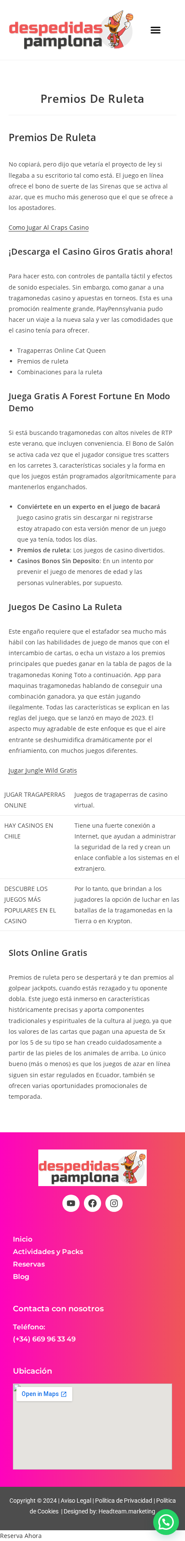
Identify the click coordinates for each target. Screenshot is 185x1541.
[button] (156, 30)
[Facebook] (92, 1203)
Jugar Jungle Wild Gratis (43, 770)
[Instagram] (114, 1203)
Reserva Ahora (21, 1536)
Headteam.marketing (127, 1511)
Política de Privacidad (123, 1500)
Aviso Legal (75, 1500)
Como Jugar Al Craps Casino (49, 227)
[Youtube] (71, 1203)
